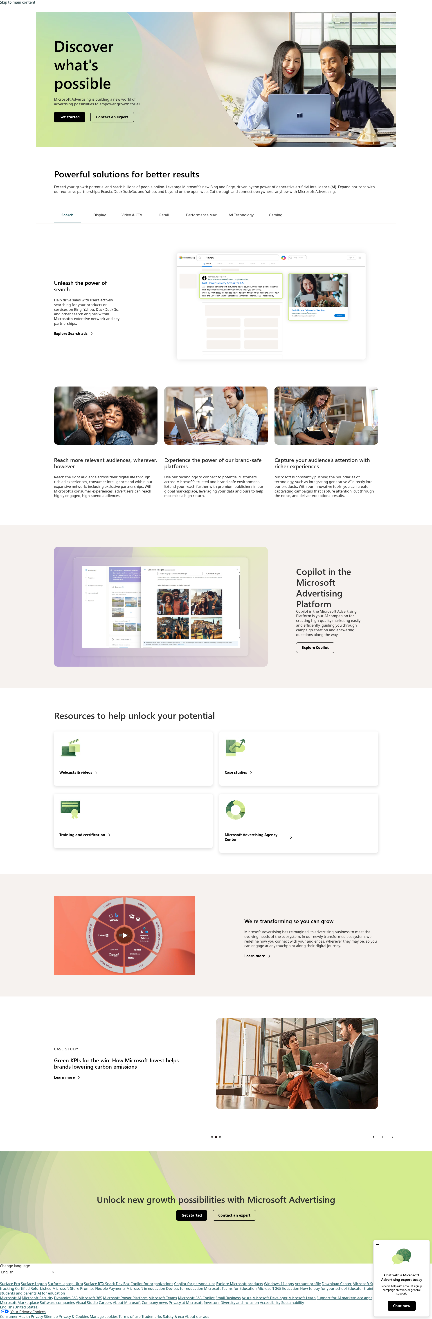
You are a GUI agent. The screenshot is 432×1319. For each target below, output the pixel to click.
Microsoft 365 (90, 1297)
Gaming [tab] (275, 214)
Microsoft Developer (270, 1297)
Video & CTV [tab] (132, 214)
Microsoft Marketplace (19, 1302)
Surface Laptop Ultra (65, 1283)
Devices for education (184, 1288)
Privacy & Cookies (74, 1316)
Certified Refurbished (33, 1288)
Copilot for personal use (194, 1283)
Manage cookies (104, 1316)
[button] (378, 1244)
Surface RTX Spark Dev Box (107, 1283)
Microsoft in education (145, 1288)
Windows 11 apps (279, 1283)
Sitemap (51, 1316)
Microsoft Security (37, 1297)
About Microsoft (127, 1302)
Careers (105, 1302)
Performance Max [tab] (201, 214)
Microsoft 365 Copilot (196, 1297)
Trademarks (152, 1316)
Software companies (57, 1302)
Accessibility (270, 1302)
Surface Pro (10, 1283)
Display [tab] (99, 214)
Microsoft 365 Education (278, 1288)
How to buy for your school (323, 1288)
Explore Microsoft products (239, 1283)
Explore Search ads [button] (71, 333)
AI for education (51, 1293)
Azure (247, 1297)
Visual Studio (87, 1302)
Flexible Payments (110, 1288)
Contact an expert (112, 117)
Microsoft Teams (162, 1297)
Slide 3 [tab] (220, 1137)
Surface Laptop (34, 1283)
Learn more (254, 956)
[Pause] (383, 1136)
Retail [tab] (164, 214)
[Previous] (373, 1136)
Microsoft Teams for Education (230, 1288)
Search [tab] (67, 214)
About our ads (197, 1316)
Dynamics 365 (66, 1297)
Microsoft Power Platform (125, 1297)
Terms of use (130, 1316)
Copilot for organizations (151, 1283)
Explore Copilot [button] (315, 647)
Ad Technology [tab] (241, 214)
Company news (155, 1302)
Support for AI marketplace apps (344, 1297)
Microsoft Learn (302, 1297)
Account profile (308, 1283)
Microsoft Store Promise (73, 1288)
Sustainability (292, 1302)
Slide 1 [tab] (212, 1137)
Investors (212, 1302)
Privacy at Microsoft (186, 1302)
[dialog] (401, 1278)
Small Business (228, 1297)
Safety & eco (173, 1316)
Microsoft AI (10, 1297)
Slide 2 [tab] (216, 1137)
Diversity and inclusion (239, 1302)
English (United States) (19, 1307)
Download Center (337, 1283)
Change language (15, 1266)
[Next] (392, 1136)
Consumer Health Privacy (21, 1316)
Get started (69, 117)
